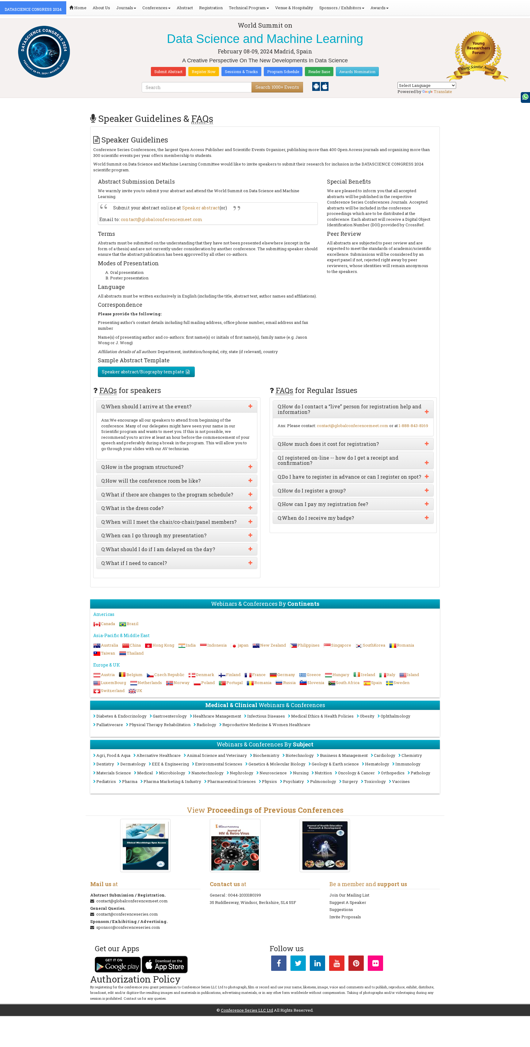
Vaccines (401, 781)
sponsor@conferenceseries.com (128, 927)
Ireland (368, 674)
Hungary (340, 674)
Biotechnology (300, 755)
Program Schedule (283, 71)
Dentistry (105, 764)
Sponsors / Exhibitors (340, 7)
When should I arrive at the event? (146, 406)
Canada (108, 623)
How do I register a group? (312, 490)
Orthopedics (393, 773)
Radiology (206, 724)
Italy (391, 674)
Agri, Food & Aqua (113, 755)
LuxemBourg (113, 682)
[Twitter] (298, 964)
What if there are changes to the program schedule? (167, 494)
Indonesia (217, 645)
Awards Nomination (357, 71)
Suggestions (341, 909)
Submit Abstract (168, 71)
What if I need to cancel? (134, 563)
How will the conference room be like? (151, 481)
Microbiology (172, 773)
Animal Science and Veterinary (217, 755)
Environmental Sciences (218, 764)
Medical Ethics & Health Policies (322, 716)
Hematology (377, 764)
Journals (124, 7)
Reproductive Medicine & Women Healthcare (266, 724)
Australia (109, 645)
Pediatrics (106, 781)
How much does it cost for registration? (328, 444)
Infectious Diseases (266, 716)
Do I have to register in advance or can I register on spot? (349, 477)
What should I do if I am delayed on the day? (158, 549)
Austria (108, 674)
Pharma (129, 781)
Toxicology (375, 781)
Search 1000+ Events (277, 87)
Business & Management (344, 755)
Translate (443, 91)
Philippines (309, 645)
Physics (269, 781)
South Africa (347, 682)
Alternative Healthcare (158, 755)
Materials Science (113, 773)
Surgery (350, 781)
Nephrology (241, 773)
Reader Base (319, 71)
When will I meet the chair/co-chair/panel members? (168, 522)
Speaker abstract (201, 208)
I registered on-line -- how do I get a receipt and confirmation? (338, 460)
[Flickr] (375, 964)
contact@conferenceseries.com (127, 914)
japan (243, 645)
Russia (289, 682)
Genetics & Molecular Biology (276, 764)
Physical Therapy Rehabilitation (159, 724)
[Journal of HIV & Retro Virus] (235, 845)
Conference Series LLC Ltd (247, 1010)
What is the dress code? (132, 508)
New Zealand (273, 645)
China (135, 645)
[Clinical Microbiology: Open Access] (145, 845)
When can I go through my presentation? (153, 535)
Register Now (204, 71)
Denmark (205, 674)
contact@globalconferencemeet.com (161, 219)
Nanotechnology (207, 773)
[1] (325, 845)
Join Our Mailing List (349, 895)
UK (139, 690)
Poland (208, 682)
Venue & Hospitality (294, 7)
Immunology (408, 764)
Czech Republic (169, 674)
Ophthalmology (395, 716)
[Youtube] (336, 964)
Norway (182, 682)
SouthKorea (374, 645)
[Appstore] (324, 86)
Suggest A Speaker (347, 902)
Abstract (185, 7)
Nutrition (323, 773)
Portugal (234, 682)
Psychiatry (293, 781)
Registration (211, 7)
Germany (286, 674)
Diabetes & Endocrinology (121, 716)
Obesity (367, 716)
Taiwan (108, 653)
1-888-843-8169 (413, 425)
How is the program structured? (142, 467)
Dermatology (133, 764)
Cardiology (384, 755)
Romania (405, 645)
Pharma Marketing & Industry (172, 781)
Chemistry (411, 755)
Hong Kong (163, 645)
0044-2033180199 (244, 895)
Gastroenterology (170, 716)
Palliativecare (109, 724)
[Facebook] (278, 964)
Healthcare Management (217, 716)
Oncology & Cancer (356, 773)
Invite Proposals (345, 917)
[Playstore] (316, 86)
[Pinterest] (356, 964)
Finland (233, 674)
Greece (314, 674)
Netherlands (150, 682)
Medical (145, 773)
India (191, 645)
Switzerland (113, 690)
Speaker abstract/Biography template (143, 372)
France (259, 674)
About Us (101, 7)
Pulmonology (323, 781)
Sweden (401, 682)
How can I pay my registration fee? (323, 504)
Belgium (134, 674)
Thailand (135, 653)
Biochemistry (266, 755)
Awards (378, 7)
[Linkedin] (317, 964)
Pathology (420, 773)
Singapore (341, 645)
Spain (376, 682)
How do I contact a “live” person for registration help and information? (349, 409)
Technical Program (247, 7)
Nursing (301, 773)
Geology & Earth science (335, 764)
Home (79, 7)
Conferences (154, 7)
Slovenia (315, 682)
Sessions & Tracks (241, 71)
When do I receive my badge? (316, 518)
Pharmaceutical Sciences (231, 781)
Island (413, 674)
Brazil (132, 623)
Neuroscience (273, 773)
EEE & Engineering (170, 764)
